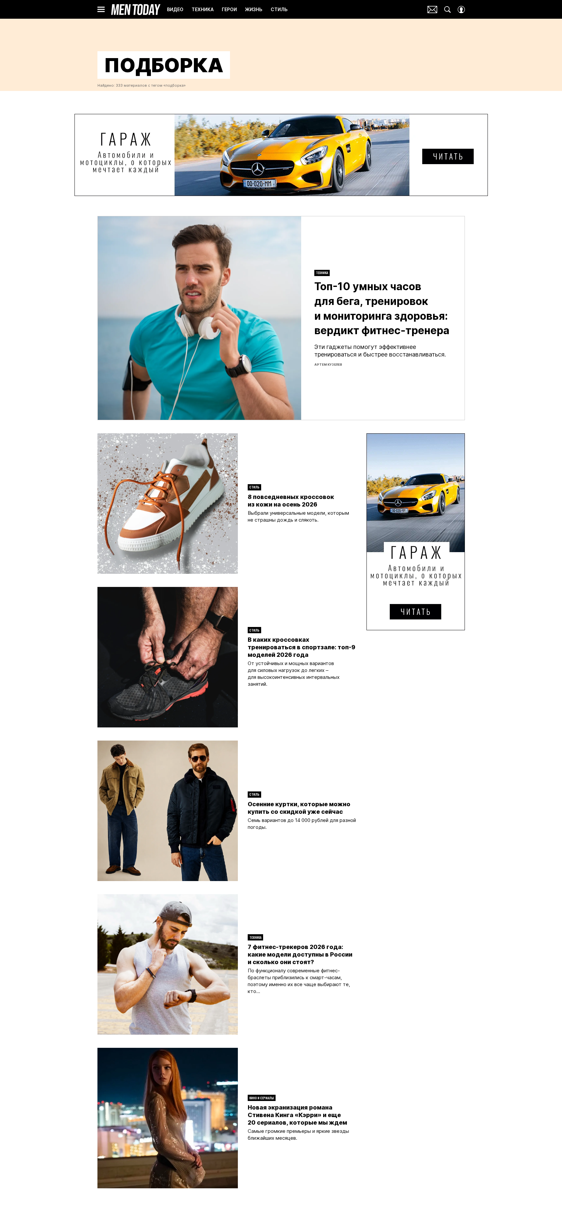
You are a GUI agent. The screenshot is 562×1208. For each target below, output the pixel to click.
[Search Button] (447, 9)
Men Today (135, 9)
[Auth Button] (461, 9)
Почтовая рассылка (432, 9)
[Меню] (101, 9)
